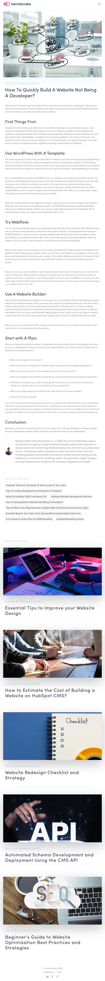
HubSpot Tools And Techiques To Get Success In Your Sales (36, 485)
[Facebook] (52, 976)
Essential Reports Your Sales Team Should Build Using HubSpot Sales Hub (43, 513)
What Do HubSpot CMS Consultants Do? (26, 496)
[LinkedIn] (47, 976)
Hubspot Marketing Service (70, 519)
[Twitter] (57, 976)
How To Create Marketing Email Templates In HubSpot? (34, 491)
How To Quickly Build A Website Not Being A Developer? (34, 502)
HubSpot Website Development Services (71, 496)
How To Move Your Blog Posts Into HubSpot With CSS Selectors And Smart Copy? (47, 508)
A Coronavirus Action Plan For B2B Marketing (29, 519)
